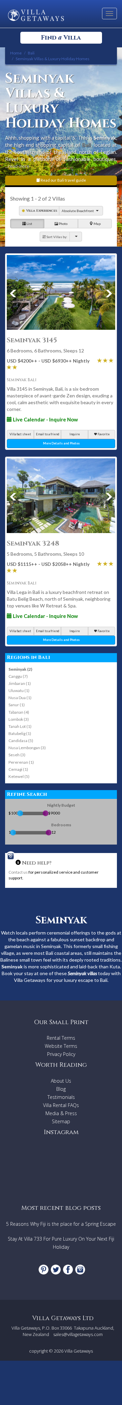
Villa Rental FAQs (61, 1105)
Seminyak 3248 (33, 543)
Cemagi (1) (18, 769)
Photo (62, 224)
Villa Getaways (78, 1351)
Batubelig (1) (19, 733)
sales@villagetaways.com (78, 1334)
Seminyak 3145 (32, 340)
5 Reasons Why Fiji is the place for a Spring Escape (61, 1224)
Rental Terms (61, 1038)
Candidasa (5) (20, 740)
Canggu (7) (18, 676)
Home (16, 52)
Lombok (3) (18, 719)
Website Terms (61, 1046)
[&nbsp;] (75, 236)
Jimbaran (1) (19, 683)
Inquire (74, 434)
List (29, 224)
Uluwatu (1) (18, 690)
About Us (61, 1081)
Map (97, 224)
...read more (17, 166)
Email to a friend (47, 434)
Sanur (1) (16, 704)
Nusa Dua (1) (20, 697)
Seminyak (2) (20, 669)
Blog (61, 1089)
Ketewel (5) (18, 776)
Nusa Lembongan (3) (27, 747)
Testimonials (61, 1097)
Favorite (103, 434)
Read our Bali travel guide (63, 180)
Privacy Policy (61, 1054)
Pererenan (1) (21, 762)
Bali (86, 145)
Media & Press (61, 1113)
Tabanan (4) (18, 712)
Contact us (18, 872)
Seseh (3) (16, 754)
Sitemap (61, 1121)
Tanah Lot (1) (20, 726)
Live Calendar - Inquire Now (45, 419)
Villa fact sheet (20, 434)
